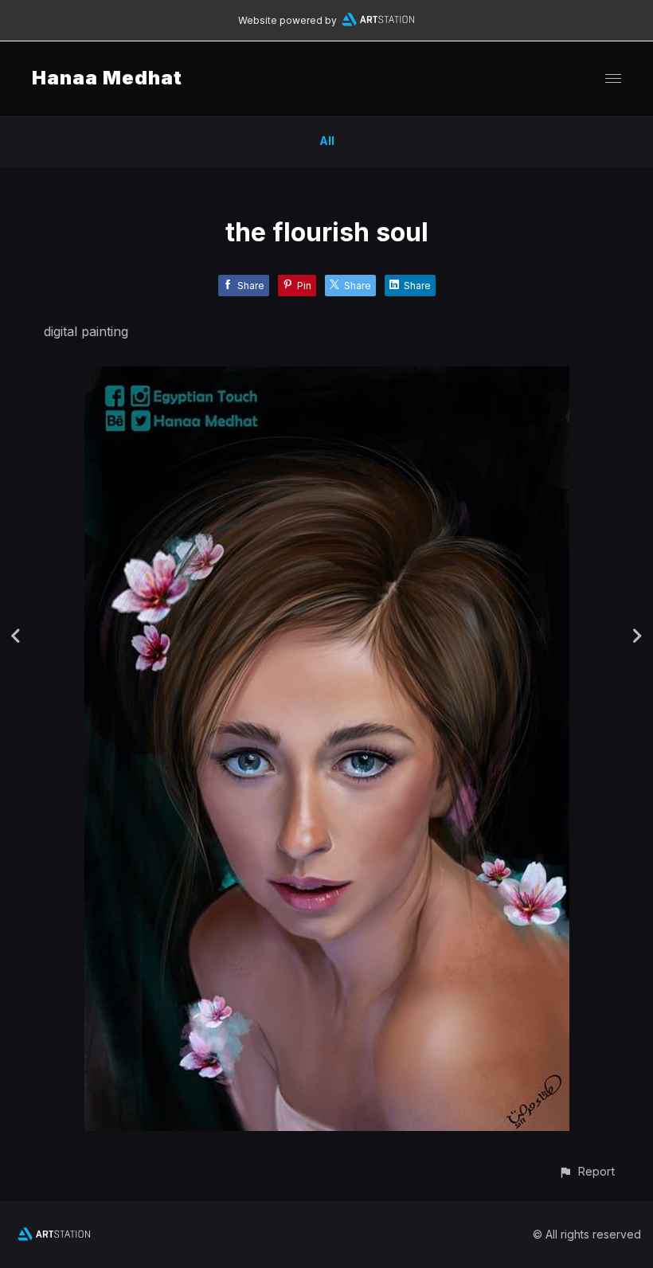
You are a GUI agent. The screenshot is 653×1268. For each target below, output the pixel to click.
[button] (586, 1171)
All (326, 140)
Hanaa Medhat (107, 77)
